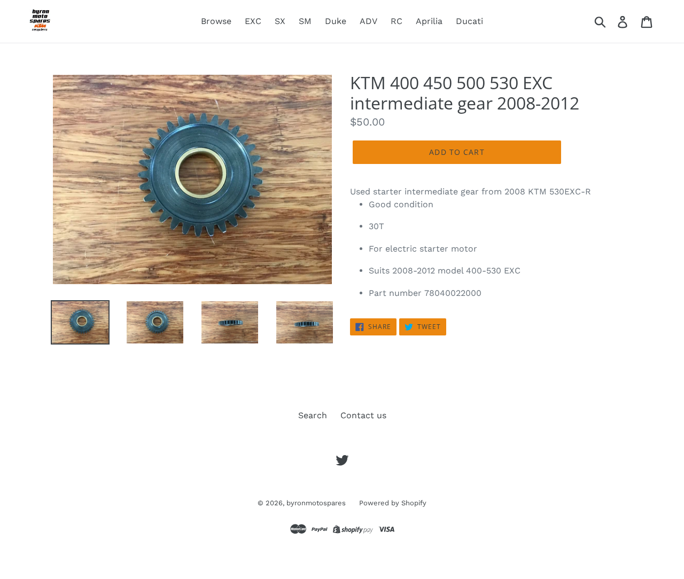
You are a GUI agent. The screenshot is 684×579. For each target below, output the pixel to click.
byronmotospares (316, 503)
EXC (253, 21)
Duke (335, 21)
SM (305, 21)
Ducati (469, 21)
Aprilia (429, 21)
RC (396, 21)
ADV (368, 21)
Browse (216, 21)
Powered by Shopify (392, 503)
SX (280, 21)
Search (312, 415)
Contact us (363, 415)
